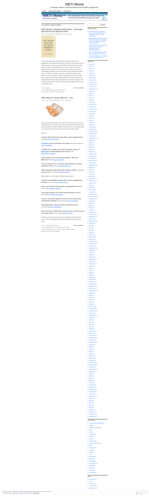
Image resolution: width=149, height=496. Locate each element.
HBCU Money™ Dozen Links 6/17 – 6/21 (57, 98)
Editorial (91, 438)
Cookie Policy (36, 493)
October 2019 (92, 219)
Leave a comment (67, 34)
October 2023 (92, 136)
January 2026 (92, 80)
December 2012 (93, 389)
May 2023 (91, 147)
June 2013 (91, 376)
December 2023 (93, 131)
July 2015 (91, 320)
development (44, 91)
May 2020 (91, 207)
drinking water (61, 227)
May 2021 (91, 185)
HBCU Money (74, 4)
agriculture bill (50, 227)
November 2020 (93, 196)
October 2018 (92, 246)
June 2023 (91, 145)
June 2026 (91, 68)
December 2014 (93, 335)
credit (55, 227)
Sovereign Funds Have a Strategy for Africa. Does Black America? (98, 56)
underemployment (46, 231)
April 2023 (91, 149)
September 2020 (93, 199)
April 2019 (91, 232)
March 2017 (92, 277)
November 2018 (93, 243)
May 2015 (91, 324)
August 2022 (92, 167)
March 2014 (92, 356)
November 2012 (93, 391)
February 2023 (92, 154)
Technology (92, 470)
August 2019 (92, 223)
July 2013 (91, 373)
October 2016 (92, 288)
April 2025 (91, 100)
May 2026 (91, 71)
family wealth (50, 229)
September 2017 (93, 264)
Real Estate (92, 468)
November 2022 (93, 160)
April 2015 (91, 326)
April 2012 (91, 407)
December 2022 (93, 158)
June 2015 (91, 322)
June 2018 (91, 252)
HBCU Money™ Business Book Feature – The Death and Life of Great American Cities (61, 30)
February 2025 (92, 104)
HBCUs (91, 445)
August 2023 (92, 140)
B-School (91, 425)
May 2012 (91, 405)
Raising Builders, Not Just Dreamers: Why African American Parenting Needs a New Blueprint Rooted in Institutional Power (98, 41)
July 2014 (91, 347)
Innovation (45, 151)
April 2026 (91, 73)
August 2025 (92, 91)
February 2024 (92, 127)
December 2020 (93, 194)
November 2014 (93, 338)
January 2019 (92, 239)
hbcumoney (59, 34)
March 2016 (92, 304)
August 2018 (92, 250)
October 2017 (92, 261)
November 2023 (93, 133)
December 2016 (93, 284)
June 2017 (91, 270)
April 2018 (91, 255)
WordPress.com (93, 488)
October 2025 (92, 86)
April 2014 (91, 353)
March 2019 (92, 234)
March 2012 (92, 409)
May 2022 (91, 172)
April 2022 (91, 174)
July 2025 (91, 93)
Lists (90, 454)
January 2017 (92, 282)
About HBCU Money (55, 11)
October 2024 (92, 111)
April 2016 (91, 302)
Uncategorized (92, 472)
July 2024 (91, 116)
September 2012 (93, 396)
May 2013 (91, 378)
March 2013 (92, 382)
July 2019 (91, 225)
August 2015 (92, 317)
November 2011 (93, 416)
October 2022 (92, 163)
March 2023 (92, 151)
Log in (90, 481)
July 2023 (91, 142)
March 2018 (92, 257)
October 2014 (92, 340)
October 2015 (92, 313)
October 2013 (92, 367)
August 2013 (92, 371)
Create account (93, 479)
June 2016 (91, 297)
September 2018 (93, 248)
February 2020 (92, 212)
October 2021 (92, 183)
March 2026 (92, 75)
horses (46, 143)
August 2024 (92, 113)
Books (48, 88)
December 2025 (93, 82)
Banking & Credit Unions (95, 427)
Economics (67, 11)
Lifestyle (91, 452)
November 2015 (93, 311)
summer (63, 229)
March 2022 (92, 176)
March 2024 (92, 125)
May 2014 (91, 351)
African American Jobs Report (96, 423)
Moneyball (91, 459)
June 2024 (91, 118)
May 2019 (91, 230)
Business (91, 432)
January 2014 (92, 360)
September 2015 (93, 315)
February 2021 (92, 190)
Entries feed (92, 483)
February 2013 (92, 385)
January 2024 (92, 129)
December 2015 (93, 308)
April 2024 (91, 122)
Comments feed (93, 486)
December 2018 (93, 241)
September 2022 (93, 165)
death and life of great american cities (55, 89)
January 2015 (92, 333)
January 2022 (92, 178)
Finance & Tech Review (52, 225)
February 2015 (92, 331)
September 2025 (93, 89)
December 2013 (93, 362)
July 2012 (91, 400)
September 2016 (93, 290)
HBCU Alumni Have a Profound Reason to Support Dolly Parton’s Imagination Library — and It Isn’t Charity (97, 34)
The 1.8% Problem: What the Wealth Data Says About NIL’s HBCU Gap (98, 52)
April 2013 (91, 380)
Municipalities (92, 461)
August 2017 (92, 266)
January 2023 (92, 156)
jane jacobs (52, 91)
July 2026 (91, 66)
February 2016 (92, 306)
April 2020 (91, 210)
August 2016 (92, 293)
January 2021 (92, 192)
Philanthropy (92, 465)
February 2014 (92, 358)
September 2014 (93, 342)
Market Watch (92, 456)
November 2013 (93, 364)
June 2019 (91, 228)
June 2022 (91, 169)
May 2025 (91, 98)
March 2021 (92, 187)
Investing (91, 450)
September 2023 (93, 138)
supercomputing (70, 229)
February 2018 (92, 259)
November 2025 (93, 84)
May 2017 (91, 273)
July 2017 (91, 268)
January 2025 (92, 107)
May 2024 (91, 120)
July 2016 (91, 295)
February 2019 (92, 237)
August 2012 (92, 398)
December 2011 (93, 414)
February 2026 (92, 77)
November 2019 (93, 216)
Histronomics (92, 447)
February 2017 (92, 279)
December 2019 (93, 214)
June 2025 (91, 95)
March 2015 (92, 329)
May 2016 (91, 299)
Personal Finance (93, 463)
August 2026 (92, 64)
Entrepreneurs (93, 441)
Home (44, 11)
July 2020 (91, 203)
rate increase (57, 229)
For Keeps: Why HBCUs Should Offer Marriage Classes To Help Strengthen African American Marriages (98, 48)
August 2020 (92, 201)
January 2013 (92, 387)
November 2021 (93, 181)
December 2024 (93, 109)
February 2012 (92, 412)
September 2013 (93, 369)
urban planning (59, 91)
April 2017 (91, 275)
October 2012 (92, 394)
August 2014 (92, 344)
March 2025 (92, 102)
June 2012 (91, 403)
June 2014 (91, 349)
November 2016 (93, 286)
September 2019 (93, 221)
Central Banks (92, 434)
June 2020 (91, 205)
